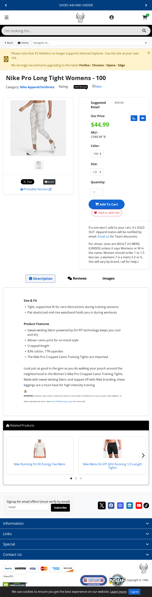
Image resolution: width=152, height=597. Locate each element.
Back (9, 42)
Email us (103, 236)
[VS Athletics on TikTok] (146, 505)
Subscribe (60, 507)
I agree (134, 591)
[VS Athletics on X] (101, 505)
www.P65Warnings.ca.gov (61, 401)
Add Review (80, 86)
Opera (110, 65)
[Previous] (6, 5)
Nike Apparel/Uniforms (37, 87)
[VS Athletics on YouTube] (138, 505)
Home (25, 42)
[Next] (146, 5)
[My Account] (111, 18)
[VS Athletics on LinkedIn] (129, 505)
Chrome (98, 65)
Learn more (118, 592)
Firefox (84, 65)
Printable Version (36, 189)
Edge (121, 65)
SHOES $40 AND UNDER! (76, 5)
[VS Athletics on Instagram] (120, 505)
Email (50, 181)
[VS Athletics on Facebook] (111, 505)
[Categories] (6, 18)
